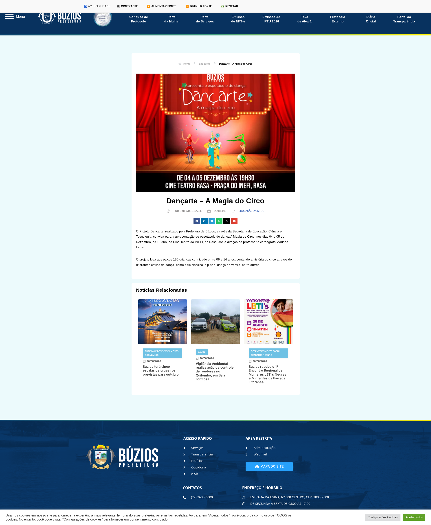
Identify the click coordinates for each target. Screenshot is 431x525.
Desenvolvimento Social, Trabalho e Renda (266, 353)
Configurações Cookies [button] (383, 517)
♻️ (229, 6)
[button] (197, 221)
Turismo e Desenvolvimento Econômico (161, 353)
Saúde (201, 352)
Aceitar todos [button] (414, 517)
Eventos (258, 211)
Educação (246, 211)
